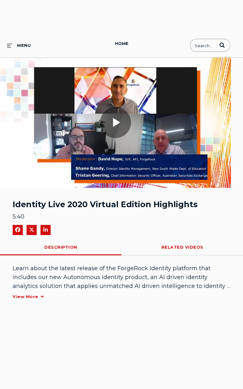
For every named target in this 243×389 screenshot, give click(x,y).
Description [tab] (60, 247)
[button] (222, 45)
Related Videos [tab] (182, 247)
